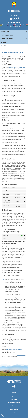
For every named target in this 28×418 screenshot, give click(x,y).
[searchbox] (14, 45)
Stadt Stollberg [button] (5, 31)
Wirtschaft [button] (4, 42)
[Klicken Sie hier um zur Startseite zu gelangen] (14, 4)
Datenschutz (14, 399)
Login (14, 412)
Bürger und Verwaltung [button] (7, 35)
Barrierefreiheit (14, 409)
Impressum (14, 396)
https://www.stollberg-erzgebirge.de (17, 67)
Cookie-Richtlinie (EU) (14, 402)
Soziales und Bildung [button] (7, 38)
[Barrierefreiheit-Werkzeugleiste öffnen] (2, 415)
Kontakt (14, 392)
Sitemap (14, 406)
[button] (1, 45)
